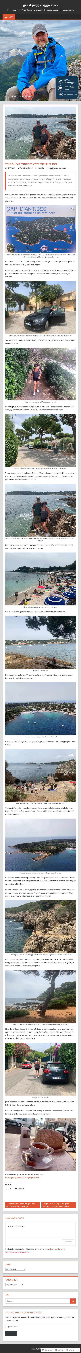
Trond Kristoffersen (26, 168)
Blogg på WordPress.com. (40, 1348)
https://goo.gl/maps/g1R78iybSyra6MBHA (22, 1177)
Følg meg (11, 1333)
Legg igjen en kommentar (57, 168)
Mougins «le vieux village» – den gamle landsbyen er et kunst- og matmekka (55, 1205)
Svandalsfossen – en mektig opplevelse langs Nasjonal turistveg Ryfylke (20, 1205)
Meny (11, 17)
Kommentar (68, 1241)
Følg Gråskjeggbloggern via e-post (24, 1312)
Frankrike (41, 168)
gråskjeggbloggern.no (40, 5)
